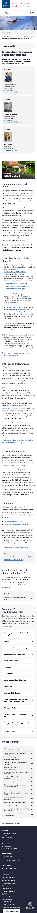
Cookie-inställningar (9, 904)
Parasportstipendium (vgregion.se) (16, 547)
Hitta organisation (8, 856)
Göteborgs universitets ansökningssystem (18, 298)
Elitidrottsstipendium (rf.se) (13, 521)
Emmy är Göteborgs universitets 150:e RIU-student (15, 763)
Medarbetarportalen (10, 880)
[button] (14, 13)
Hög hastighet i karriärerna (12, 790)
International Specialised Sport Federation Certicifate (17, 287)
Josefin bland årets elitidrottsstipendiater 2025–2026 (16, 773)
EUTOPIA (5, 894)
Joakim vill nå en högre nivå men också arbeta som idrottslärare (16, 758)
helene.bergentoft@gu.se (12, 92)
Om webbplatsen (8, 897)
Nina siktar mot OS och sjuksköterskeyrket (11, 768)
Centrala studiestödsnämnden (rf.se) (17, 524)
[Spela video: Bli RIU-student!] (18, 170)
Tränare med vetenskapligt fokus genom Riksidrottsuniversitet (16, 785)
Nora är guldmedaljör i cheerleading (15, 802)
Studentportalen (8, 877)
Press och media (7, 891)
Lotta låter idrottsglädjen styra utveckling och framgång (16, 809)
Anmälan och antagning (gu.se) (15, 271)
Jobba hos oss (7, 888)
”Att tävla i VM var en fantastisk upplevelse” (13, 777)
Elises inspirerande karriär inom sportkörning (13, 798)
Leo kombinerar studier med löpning (15, 806)
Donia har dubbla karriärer (12, 782)
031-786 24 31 (8, 120)
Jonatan (10, 114)
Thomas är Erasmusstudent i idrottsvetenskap (13, 814)
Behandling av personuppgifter (7, 900)
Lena (9, 144)
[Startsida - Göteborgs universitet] (30, 905)
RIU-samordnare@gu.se (17, 354)
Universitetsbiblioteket (11, 883)
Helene (10, 84)
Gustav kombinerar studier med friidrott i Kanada (16, 793)
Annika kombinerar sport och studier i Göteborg (15, 754)
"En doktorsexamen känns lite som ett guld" (15, 598)
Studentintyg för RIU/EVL (15, 283)
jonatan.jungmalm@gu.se (12, 122)
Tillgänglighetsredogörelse (11, 907)
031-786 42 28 (8, 90)
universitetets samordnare (17, 309)
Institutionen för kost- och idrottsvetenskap (18, 36)
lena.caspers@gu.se (10, 150)
